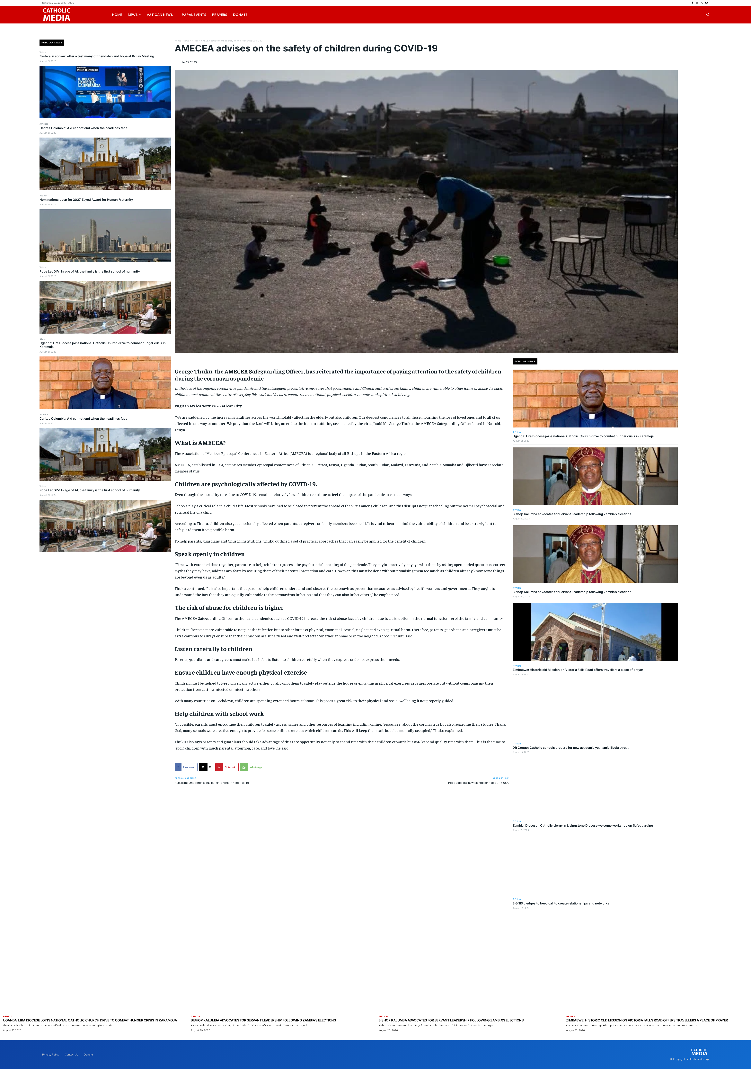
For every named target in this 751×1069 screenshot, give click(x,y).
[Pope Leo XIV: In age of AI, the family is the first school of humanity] (105, 307)
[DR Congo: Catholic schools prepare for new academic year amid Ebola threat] (595, 710)
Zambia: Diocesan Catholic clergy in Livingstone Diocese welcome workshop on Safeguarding (583, 825)
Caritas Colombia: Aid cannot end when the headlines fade (83, 128)
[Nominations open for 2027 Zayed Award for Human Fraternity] (105, 235)
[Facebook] (692, 3)
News (186, 40)
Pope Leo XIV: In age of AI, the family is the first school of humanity (90, 271)
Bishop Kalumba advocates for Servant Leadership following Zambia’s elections (572, 514)
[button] (708, 14)
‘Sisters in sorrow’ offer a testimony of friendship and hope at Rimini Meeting (97, 56)
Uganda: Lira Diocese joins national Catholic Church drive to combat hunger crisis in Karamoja (103, 345)
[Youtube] (706, 3)
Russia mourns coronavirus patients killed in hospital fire (212, 782)
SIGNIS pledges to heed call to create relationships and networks (561, 903)
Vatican (43, 52)
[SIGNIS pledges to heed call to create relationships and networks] (595, 865)
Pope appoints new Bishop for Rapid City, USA (478, 782)
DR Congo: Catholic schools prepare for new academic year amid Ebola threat (571, 748)
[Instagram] (697, 3)
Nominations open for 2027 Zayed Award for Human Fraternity (86, 200)
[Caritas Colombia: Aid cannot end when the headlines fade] (105, 164)
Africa (43, 338)
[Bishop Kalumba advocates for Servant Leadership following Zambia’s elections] (595, 476)
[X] (701, 3)
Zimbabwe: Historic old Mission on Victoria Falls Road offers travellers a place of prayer (578, 670)
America (44, 123)
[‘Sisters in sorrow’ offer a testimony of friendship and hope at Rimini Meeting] (105, 92)
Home (178, 40)
